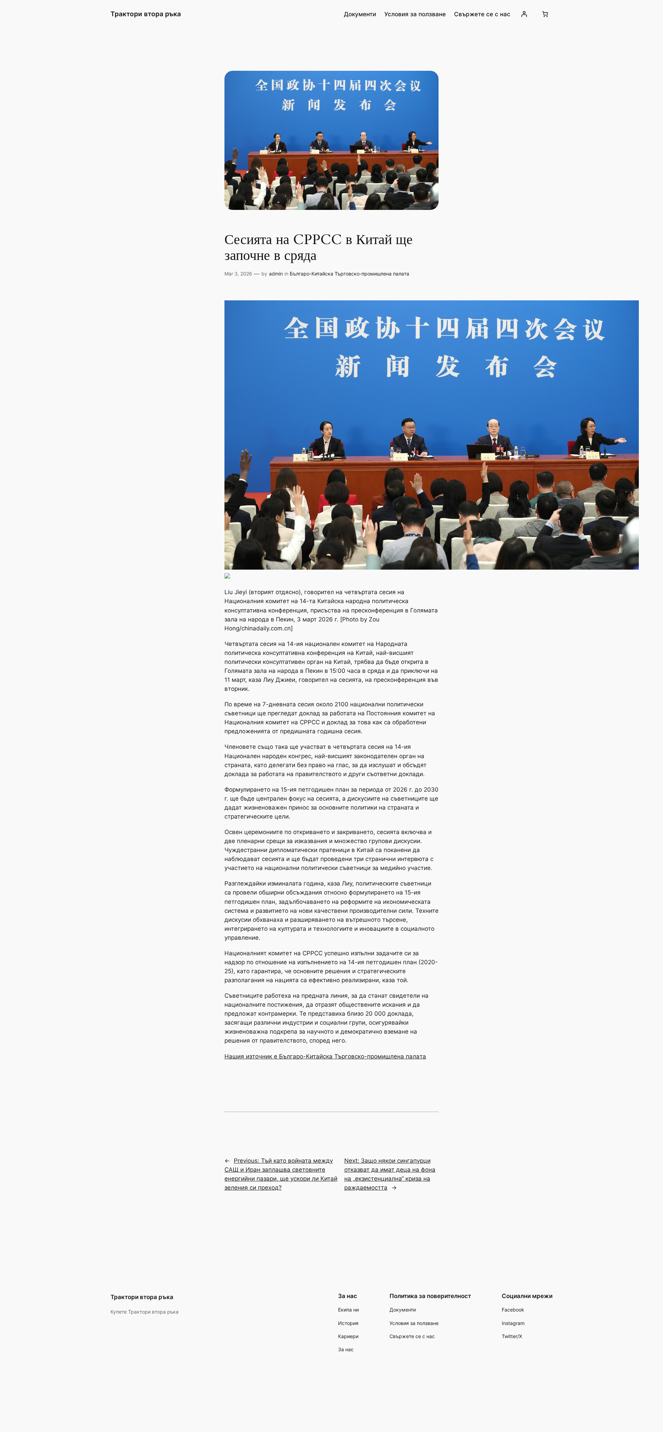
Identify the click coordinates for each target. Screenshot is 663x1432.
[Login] (524, 14)
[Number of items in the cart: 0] (545, 14)
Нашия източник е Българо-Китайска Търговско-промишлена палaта (325, 1056)
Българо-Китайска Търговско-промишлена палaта (349, 274)
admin (276, 274)
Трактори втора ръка (145, 14)
